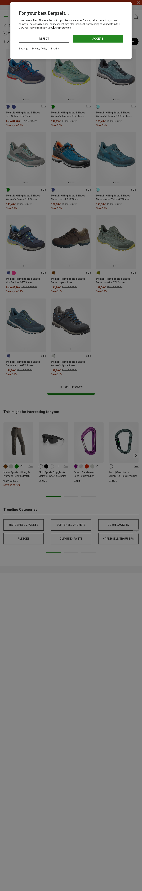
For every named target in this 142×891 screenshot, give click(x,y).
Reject (44, 38)
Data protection (62, 27)
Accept (97, 38)
